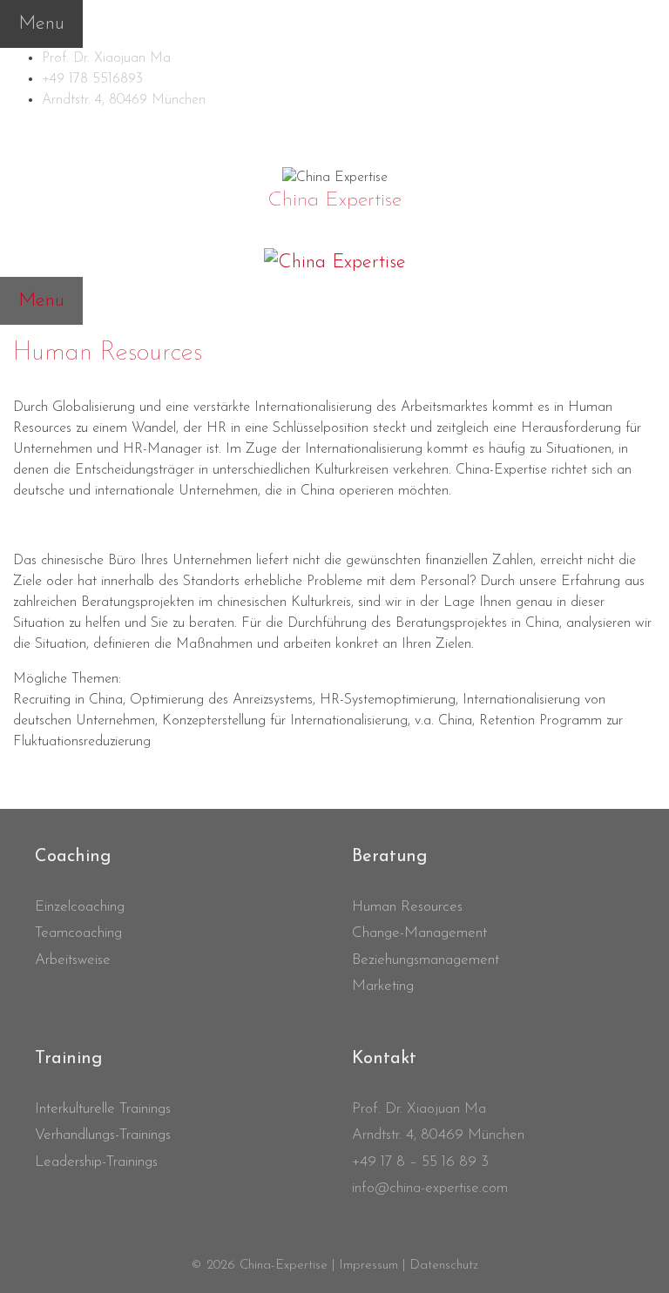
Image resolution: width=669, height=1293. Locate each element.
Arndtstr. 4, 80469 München (124, 100)
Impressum (368, 1265)
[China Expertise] (335, 177)
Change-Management (419, 933)
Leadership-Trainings (96, 1162)
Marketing (383, 986)
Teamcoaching (78, 933)
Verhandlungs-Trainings (103, 1135)
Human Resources (407, 906)
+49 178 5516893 (92, 79)
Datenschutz (443, 1265)
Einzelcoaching (80, 906)
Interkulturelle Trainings (103, 1108)
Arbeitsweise (73, 960)
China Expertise (334, 200)
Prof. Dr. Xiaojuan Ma (106, 58)
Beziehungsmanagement (425, 960)
